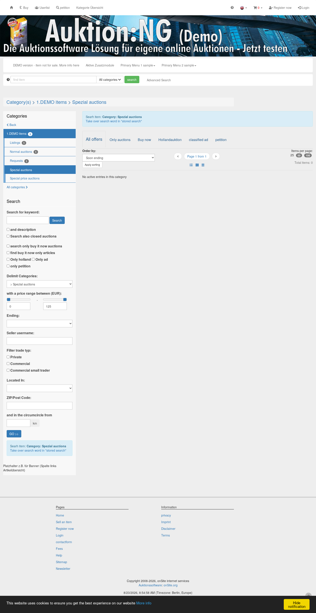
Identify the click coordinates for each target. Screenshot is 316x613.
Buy (25, 7)
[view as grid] (197, 165)
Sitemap (61, 562)
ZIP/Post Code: (19, 397)
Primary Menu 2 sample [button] (178, 65)
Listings (17, 142)
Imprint (166, 522)
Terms (165, 535)
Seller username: (20, 333)
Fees (59, 548)
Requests (18, 160)
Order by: (89, 151)
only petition (20, 266)
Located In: (16, 380)
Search (57, 220)
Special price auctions (25, 178)
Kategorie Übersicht (89, 7)
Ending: (13, 315)
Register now (282, 7)
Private (15, 357)
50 (299, 155)
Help (59, 555)
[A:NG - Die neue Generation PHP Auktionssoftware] (158, 35)
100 (308, 155)
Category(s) (18, 101)
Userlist (44, 7)
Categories (17, 116)
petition (64, 7)
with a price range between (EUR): (34, 293)
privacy (166, 515)
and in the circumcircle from (29, 415)
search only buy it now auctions (35, 246)
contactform (64, 542)
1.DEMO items (51, 101)
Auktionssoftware (150, 585)
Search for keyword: (23, 212)
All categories (16, 187)
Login (305, 7)
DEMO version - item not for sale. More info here (46, 65)
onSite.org (171, 585)
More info (143, 602)
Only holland (20, 259)
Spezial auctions (89, 101)
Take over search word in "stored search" (38, 450)
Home (60, 515)
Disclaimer (168, 528)
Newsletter (63, 568)
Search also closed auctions (33, 236)
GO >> (13, 434)
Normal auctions (23, 151)
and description (22, 229)
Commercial (19, 363)
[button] (243, 7)
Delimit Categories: (22, 276)
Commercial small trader (29, 370)
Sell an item (64, 522)
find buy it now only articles (32, 252)
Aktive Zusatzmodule (100, 65)
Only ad (41, 259)
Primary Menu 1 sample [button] (137, 65)
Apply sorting (92, 164)
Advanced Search (159, 80)
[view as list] (191, 165)
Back (12, 125)
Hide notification (296, 604)
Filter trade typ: (19, 350)
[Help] (232, 7)
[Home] (11, 7)
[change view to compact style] (203, 165)
